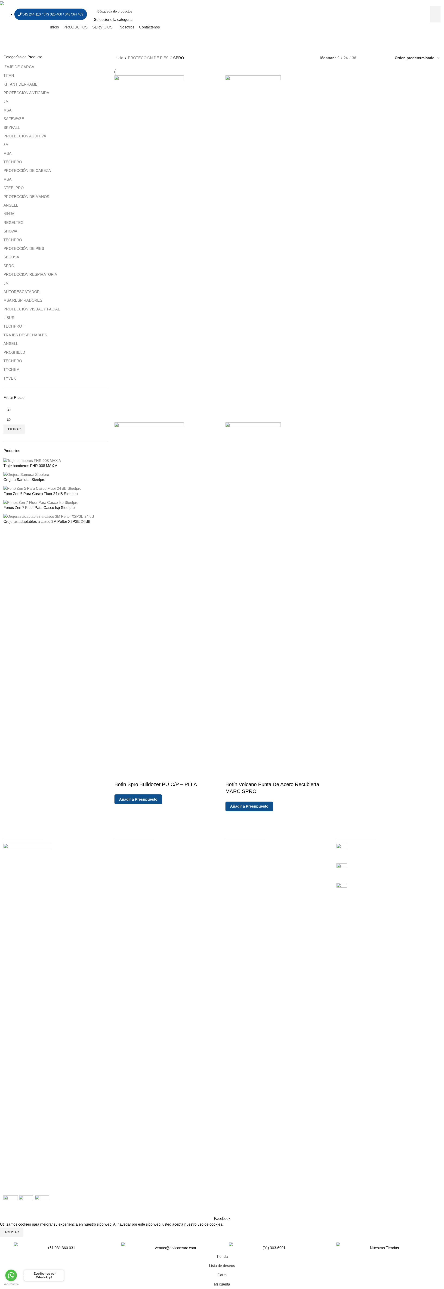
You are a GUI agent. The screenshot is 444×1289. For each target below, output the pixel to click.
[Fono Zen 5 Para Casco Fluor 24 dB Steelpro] (42, 488)
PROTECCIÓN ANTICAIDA (26, 93)
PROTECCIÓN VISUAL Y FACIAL (31, 309)
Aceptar (12, 1232)
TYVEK (9, 378)
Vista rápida (121, 775)
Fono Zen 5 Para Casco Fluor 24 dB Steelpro (40, 494)
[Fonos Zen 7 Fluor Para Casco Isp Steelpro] (40, 502)
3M (6, 101)
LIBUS (8, 318)
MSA (7, 110)
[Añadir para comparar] (133, 775)
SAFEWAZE (13, 119)
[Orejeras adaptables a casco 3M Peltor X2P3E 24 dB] (48, 516)
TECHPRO (12, 162)
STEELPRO (13, 188)
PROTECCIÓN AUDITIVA (24, 136)
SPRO (8, 266)
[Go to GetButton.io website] (11, 1284)
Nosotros (232, 851)
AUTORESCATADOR (21, 292)
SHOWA (10, 231)
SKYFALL (11, 128)
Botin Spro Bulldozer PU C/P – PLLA (155, 784)
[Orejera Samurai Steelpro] (26, 474)
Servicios (122, 862)
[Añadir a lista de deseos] (146, 775)
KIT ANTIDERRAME (20, 84)
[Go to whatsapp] (11, 1275)
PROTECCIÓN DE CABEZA (27, 171)
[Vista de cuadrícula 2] (367, 58)
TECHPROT (13, 326)
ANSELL (10, 205)
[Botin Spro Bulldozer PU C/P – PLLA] (149, 249)
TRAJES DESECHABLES (25, 335)
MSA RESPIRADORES (22, 300)
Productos (122, 846)
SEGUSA (11, 257)
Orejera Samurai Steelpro (24, 480)
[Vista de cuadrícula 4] (384, 58)
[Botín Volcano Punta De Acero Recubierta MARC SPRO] (253, 249)
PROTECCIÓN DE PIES (23, 249)
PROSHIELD (14, 352)
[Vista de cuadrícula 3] (376, 58)
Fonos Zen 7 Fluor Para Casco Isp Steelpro (39, 508)
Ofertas (120, 856)
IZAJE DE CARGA (18, 67)
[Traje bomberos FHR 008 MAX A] (32, 460)
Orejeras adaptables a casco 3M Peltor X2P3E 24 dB (46, 522)
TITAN (8, 75)
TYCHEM (11, 370)
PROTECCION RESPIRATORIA (30, 274)
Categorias (123, 851)
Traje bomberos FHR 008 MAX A (30, 466)
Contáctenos (124, 867)
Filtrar (14, 429)
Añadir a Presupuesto (138, 799)
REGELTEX (13, 223)
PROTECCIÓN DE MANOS (26, 197)
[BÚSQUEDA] (435, 14)
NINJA (8, 214)
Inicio (118, 58)
